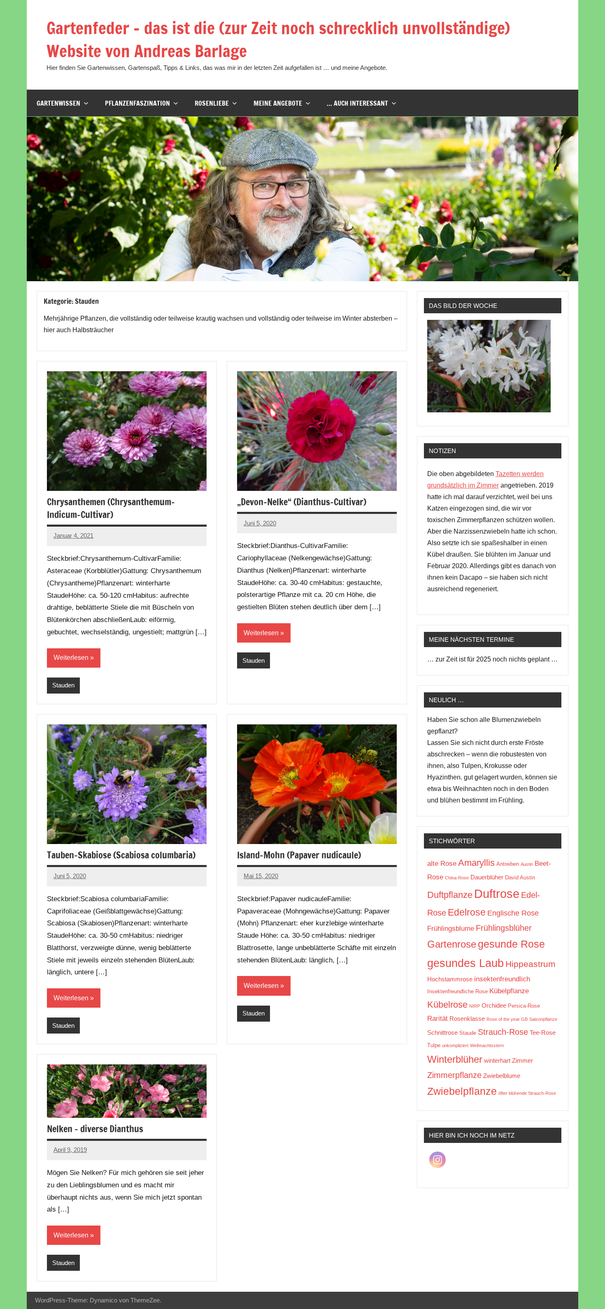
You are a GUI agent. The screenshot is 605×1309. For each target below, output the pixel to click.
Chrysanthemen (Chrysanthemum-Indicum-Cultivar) (111, 508)
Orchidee (494, 1005)
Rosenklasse (467, 1018)
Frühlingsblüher (504, 927)
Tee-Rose (543, 1032)
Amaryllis (476, 863)
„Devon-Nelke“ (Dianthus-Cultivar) (301, 501)
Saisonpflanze (543, 1019)
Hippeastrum (530, 964)
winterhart (497, 1060)
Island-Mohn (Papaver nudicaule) (299, 855)
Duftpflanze (449, 895)
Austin (527, 864)
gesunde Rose (511, 944)
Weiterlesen (71, 657)
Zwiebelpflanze (462, 1091)
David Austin (520, 877)
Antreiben (507, 864)
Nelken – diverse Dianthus (95, 1128)
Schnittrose (442, 1032)
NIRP (474, 1006)
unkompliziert (455, 1045)
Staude (467, 1033)
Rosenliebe (212, 103)
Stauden (63, 685)
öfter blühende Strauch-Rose (527, 1093)
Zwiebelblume (501, 1075)
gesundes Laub (465, 963)
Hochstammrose (449, 979)
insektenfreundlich (502, 979)
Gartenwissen (58, 103)
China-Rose (457, 877)
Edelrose (467, 912)
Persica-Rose (524, 1006)
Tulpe (433, 1045)
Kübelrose (447, 1004)
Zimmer (522, 1060)
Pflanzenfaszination (137, 103)
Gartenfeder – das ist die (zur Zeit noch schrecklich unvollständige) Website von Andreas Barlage (278, 39)
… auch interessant (357, 103)
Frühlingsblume (450, 928)
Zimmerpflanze (454, 1075)
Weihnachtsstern (487, 1045)
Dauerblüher (486, 877)
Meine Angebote (278, 103)
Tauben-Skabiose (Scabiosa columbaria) (121, 855)
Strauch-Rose (503, 1031)
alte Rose (441, 863)
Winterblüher (454, 1059)
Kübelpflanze (509, 991)
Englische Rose (513, 913)
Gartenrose (451, 944)
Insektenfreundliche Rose (457, 991)
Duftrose (496, 893)
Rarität (437, 1018)
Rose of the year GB (507, 1019)
